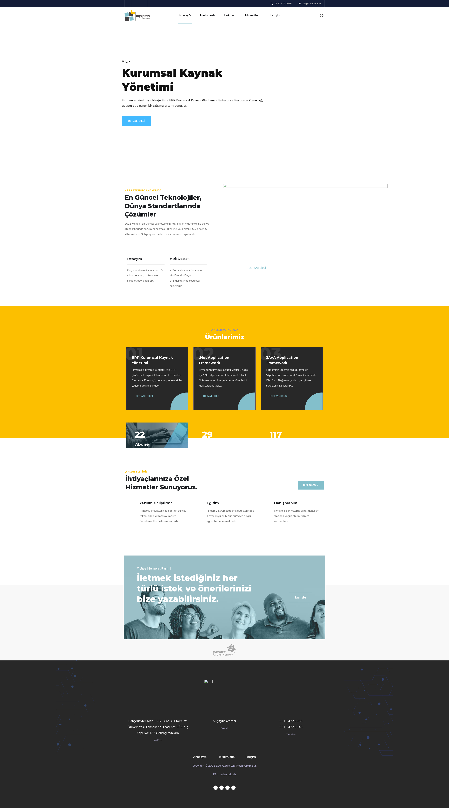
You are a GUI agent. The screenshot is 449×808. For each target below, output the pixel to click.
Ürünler (229, 15)
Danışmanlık (285, 503)
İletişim (275, 15)
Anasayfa (185, 15)
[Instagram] (152, 3)
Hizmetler (252, 15)
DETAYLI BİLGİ (136, 121)
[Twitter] (128, 3)
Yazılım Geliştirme (156, 503)
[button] (300, 598)
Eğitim (213, 503)
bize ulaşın (310, 485)
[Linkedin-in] (144, 3)
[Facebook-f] (136, 3)
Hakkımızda (208, 15)
